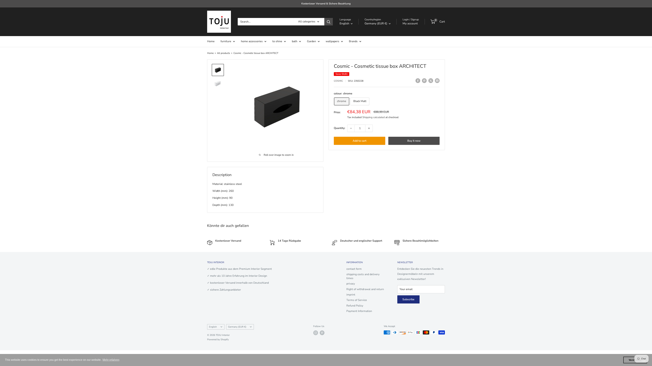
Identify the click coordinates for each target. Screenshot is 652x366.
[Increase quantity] (369, 128)
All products (223, 53)
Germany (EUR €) (237, 326)
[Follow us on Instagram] (315, 332)
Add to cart (359, 141)
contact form (354, 269)
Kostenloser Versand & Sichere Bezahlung (326, 3)
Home (211, 41)
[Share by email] (437, 80)
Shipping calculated (373, 117)
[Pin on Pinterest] (424, 80)
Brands (353, 41)
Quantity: (339, 128)
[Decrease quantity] (351, 128)
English (213, 326)
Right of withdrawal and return (365, 289)
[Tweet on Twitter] (430, 80)
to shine (277, 41)
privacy (350, 284)
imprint (350, 295)
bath (294, 41)
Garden (311, 41)
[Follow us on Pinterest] (322, 332)
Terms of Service (356, 300)
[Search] (328, 21)
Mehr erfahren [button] (111, 359)
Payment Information (359, 311)
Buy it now (414, 141)
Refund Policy (354, 306)
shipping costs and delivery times (362, 276)
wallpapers (332, 41)
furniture (226, 41)
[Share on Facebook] (417, 80)
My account (410, 23)
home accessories (252, 41)
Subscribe (408, 299)
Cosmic (338, 81)
